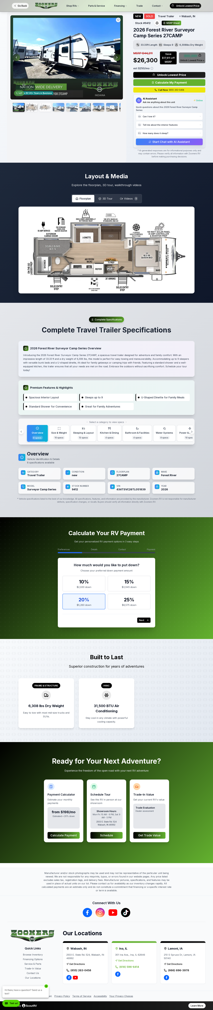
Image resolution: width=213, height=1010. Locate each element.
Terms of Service (81, 996)
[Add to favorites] (118, 20)
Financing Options (33, 959)
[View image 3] (45, 107)
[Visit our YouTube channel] (113, 912)
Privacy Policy (62, 996)
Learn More (197, 1005)
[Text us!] (11, 1003)
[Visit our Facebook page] (87, 912)
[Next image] (117, 57)
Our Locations (33, 977)
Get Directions (77, 964)
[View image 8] (112, 107)
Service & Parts (32, 963)
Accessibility (100, 996)
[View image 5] (72, 107)
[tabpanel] (106, 472)
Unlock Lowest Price (187, 5)
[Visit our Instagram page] (100, 912)
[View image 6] (85, 107)
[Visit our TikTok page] (125, 912)
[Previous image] (16, 57)
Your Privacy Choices (121, 996)
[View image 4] (58, 107)
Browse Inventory (33, 954)
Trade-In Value (33, 968)
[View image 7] (98, 107)
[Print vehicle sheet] (157, 23)
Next (141, 620)
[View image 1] (18, 107)
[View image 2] (32, 107)
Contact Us (33, 973)
